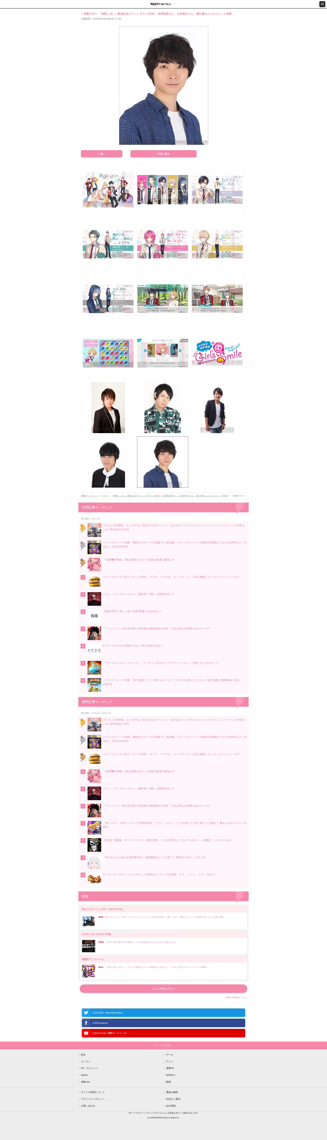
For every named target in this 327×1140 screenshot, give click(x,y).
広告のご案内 (173, 1099)
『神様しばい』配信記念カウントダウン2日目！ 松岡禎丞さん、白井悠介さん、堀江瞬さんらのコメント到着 (169, 495)
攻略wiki (85, 1081)
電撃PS (170, 1068)
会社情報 (171, 1105)
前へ (102, 153)
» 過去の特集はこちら (235, 997)
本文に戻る (163, 153)
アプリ (104, 495)
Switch (84, 1075)
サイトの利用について (93, 1092)
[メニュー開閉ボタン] (322, 4)
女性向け (171, 1075)
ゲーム (169, 1054)
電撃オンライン (89, 495)
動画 (168, 1081)
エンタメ (85, 1061)
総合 (83, 1054)
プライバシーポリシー (93, 1099)
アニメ (169, 1061)
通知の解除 (172, 1092)
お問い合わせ (88, 1105)
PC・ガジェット (89, 1068)
